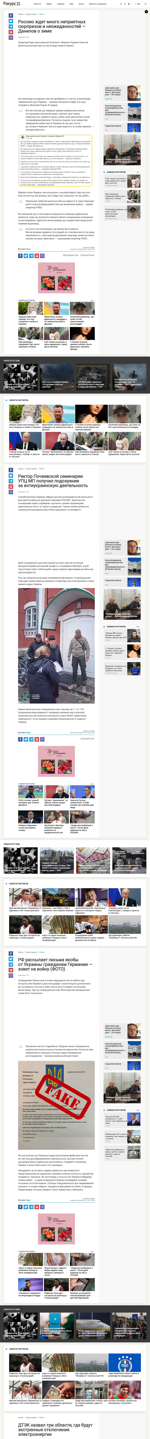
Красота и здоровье (97, 4)
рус (138, 4)
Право (49, 4)
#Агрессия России (87, 255)
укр (135, 4)
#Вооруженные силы (70, 255)
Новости (37, 4)
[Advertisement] (56, 71)
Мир (71, 4)
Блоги (81, 4)
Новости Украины (31, 14)
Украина (60, 4)
